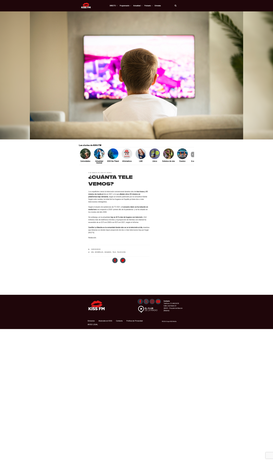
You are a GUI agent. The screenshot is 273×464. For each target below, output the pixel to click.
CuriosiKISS (96, 249)
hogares (108, 252)
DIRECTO (113, 6)
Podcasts (147, 6)
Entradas (158, 6)
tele (114, 252)
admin (109, 172)
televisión (121, 252)
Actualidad (137, 6)
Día (92, 252)
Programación (124, 6)
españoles (99, 252)
